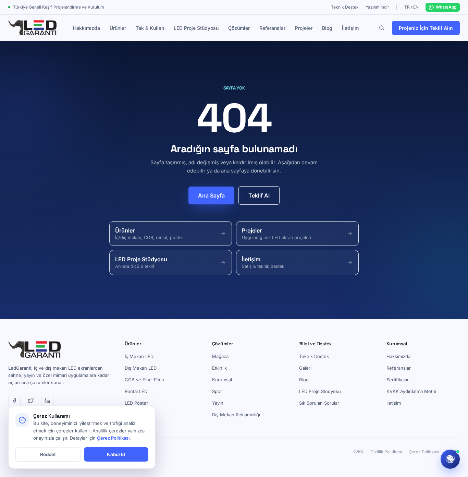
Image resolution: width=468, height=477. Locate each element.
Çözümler (239, 28)
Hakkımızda (86, 28)
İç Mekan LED (139, 356)
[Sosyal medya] (14, 401)
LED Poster (136, 403)
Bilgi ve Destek (315, 344)
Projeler (303, 28)
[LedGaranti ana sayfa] (32, 27)
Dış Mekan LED (141, 368)
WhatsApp (446, 7)
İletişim (350, 28)
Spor (217, 391)
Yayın (217, 403)
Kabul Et (116, 454)
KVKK (358, 451)
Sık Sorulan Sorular (319, 403)
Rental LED (136, 391)
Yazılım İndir (377, 7)
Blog (327, 28)
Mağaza (220, 356)
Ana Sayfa (211, 195)
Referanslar (272, 28)
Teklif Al (259, 195)
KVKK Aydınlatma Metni (411, 391)
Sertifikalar (397, 379)
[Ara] (381, 28)
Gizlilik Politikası (386, 451)
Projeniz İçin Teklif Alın (426, 28)
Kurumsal (222, 379)
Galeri (305, 368)
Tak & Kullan (150, 28)
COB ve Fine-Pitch (144, 379)
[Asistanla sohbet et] (450, 459)
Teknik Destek (345, 7)
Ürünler (118, 28)
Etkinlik (219, 368)
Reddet (48, 454)
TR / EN (411, 7)
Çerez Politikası (424, 451)
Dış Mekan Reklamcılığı (236, 414)
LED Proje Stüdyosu (196, 28)
